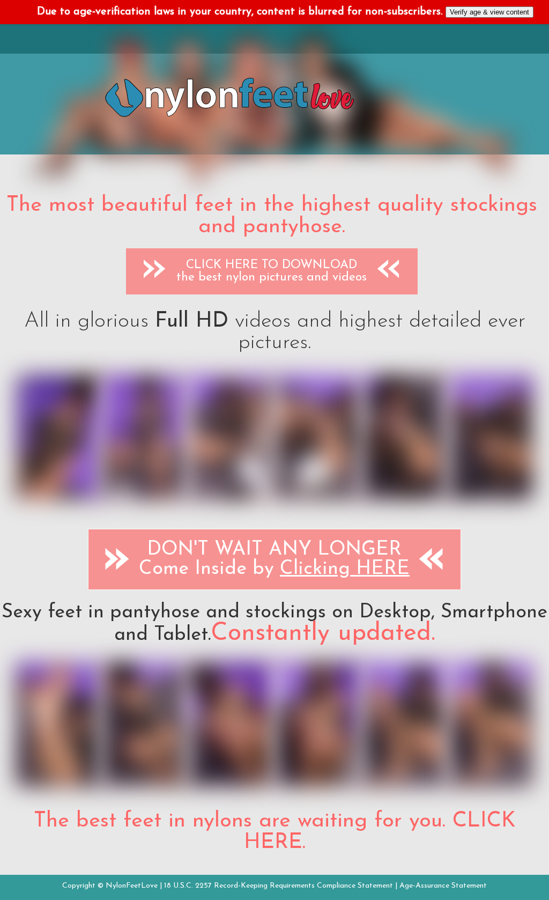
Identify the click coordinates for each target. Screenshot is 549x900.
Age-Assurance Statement (443, 886)
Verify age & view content (489, 12)
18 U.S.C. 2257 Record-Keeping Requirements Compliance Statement (278, 886)
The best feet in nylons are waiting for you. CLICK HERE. (275, 831)
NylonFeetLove (132, 886)
